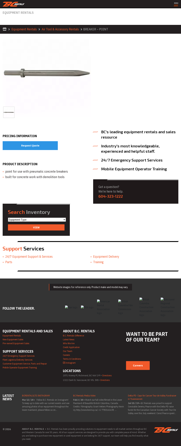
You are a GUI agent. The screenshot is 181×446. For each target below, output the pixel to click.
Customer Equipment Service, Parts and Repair (25, 363)
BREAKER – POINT (95, 29)
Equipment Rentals (24, 29)
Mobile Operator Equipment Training (20, 367)
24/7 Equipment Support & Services (29, 257)
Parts (8, 262)
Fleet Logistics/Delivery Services (18, 359)
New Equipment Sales (13, 339)
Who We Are (68, 343)
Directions (107, 375)
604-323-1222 (110, 196)
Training (98, 262)
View (36, 227)
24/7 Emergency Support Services (19, 355)
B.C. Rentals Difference (73, 335)
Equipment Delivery (106, 257)
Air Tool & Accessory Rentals (60, 29)
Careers (66, 355)
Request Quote (30, 145)
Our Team (67, 351)
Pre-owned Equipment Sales (16, 343)
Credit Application (71, 347)
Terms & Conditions (72, 358)
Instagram (70, 362)
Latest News (68, 339)
